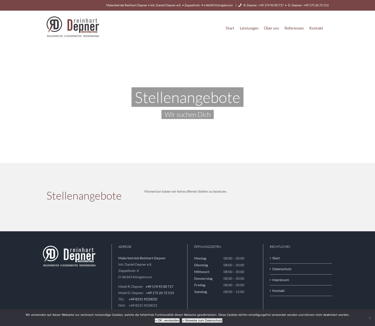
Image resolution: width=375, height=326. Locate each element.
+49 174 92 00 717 (271, 5)
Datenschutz (281, 269)
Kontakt (278, 290)
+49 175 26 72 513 (316, 5)
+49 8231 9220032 (143, 299)
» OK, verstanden (167, 320)
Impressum (280, 280)
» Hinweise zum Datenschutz (202, 320)
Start (276, 258)
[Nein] (369, 318)
